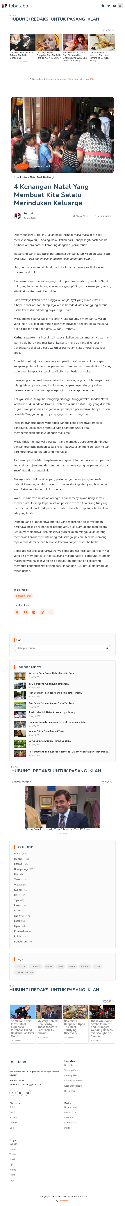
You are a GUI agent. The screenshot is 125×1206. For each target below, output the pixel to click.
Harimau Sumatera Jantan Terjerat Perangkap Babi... (58, 722)
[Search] (107, 648)
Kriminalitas (24, 931)
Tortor (72, 966)
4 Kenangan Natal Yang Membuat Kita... (75, 79)
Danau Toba (23, 941)
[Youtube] (114, 6)
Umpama (35, 966)
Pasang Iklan (70, 1075)
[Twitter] (108, 6)
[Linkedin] (34, 612)
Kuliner (20, 889)
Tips (19, 900)
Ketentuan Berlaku (73, 1081)
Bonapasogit (24, 869)
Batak (20, 853)
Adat (97, 966)
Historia (21, 874)
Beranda (36, 79)
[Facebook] (102, 6)
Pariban (85, 966)
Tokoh (20, 879)
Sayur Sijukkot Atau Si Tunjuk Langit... (50, 740)
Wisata (20, 884)
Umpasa (20, 966)
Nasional (22, 915)
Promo (20, 910)
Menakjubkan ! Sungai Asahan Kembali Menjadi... (56, 692)
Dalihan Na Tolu (24, 972)
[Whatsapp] (42, 612)
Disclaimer (69, 1091)
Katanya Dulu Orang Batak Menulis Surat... (53, 673)
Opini (19, 926)
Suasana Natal (23, 595)
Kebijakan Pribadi (73, 1086)
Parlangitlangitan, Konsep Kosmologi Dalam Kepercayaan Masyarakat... (69, 751)
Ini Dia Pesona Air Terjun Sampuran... (49, 683)
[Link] (51, 612)
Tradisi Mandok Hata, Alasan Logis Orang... (53, 712)
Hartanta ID (64, 1200)
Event (20, 905)
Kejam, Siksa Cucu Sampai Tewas (47, 731)
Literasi (48, 79)
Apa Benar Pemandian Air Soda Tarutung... (52, 703)
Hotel (19, 895)
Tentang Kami (71, 1070)
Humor (21, 858)
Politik (20, 936)
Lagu (20, 921)
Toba (60, 966)
